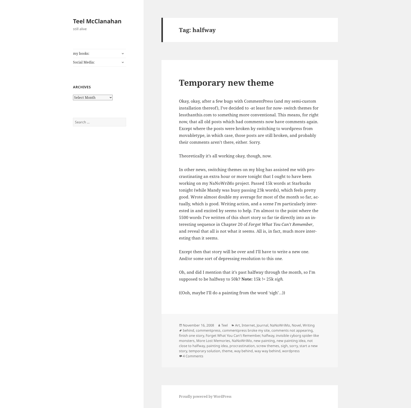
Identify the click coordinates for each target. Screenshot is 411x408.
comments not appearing (292, 330)
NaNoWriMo (280, 325)
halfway (268, 335)
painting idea (217, 345)
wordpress (291, 351)
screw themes (267, 345)
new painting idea (291, 340)
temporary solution (204, 351)
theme (227, 351)
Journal (262, 325)
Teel (224, 325)
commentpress (208, 330)
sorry (293, 345)
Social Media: (84, 62)
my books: (81, 53)
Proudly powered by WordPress (205, 396)
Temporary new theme (226, 82)
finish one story (191, 335)
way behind (243, 351)
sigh (284, 345)
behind (188, 330)
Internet (248, 325)
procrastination (242, 345)
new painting (264, 340)
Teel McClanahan (97, 21)
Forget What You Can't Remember (233, 335)
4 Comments (193, 356)
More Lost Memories (213, 340)
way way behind (267, 351)
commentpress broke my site (246, 330)
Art (237, 325)
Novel (296, 325)
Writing (309, 325)
